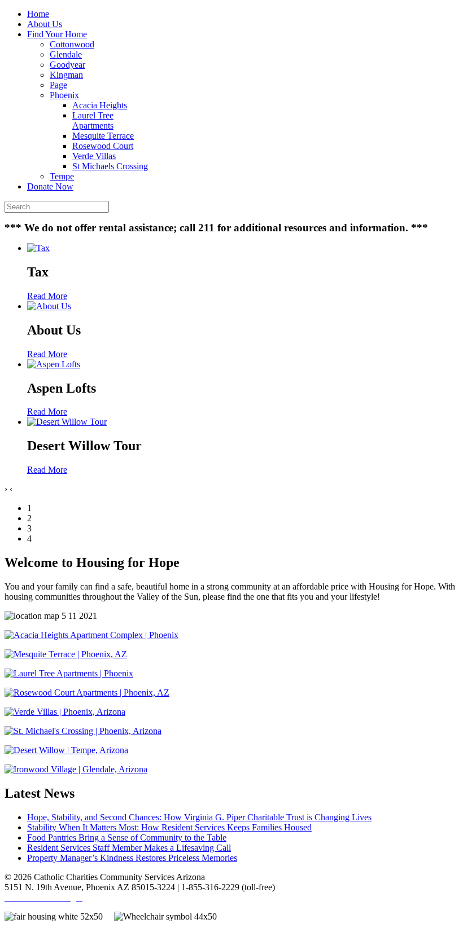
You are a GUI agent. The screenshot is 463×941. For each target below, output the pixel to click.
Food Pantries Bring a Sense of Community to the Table (126, 837)
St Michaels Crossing (110, 166)
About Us (44, 24)
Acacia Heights (99, 105)
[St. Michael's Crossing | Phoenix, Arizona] (83, 731)
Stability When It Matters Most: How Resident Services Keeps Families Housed (169, 827)
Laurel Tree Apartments (92, 120)
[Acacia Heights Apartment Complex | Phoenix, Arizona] (91, 635)
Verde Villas (94, 156)
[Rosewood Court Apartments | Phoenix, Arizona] (87, 692)
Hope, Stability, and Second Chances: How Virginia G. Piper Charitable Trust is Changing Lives (199, 817)
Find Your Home (57, 34)
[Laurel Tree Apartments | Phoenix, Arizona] (69, 673)
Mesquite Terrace (103, 135)
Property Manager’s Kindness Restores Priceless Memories (132, 858)
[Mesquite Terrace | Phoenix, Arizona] (66, 654)
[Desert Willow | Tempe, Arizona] (66, 750)
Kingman (66, 75)
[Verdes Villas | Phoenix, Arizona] (65, 711)
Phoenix (64, 95)
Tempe (62, 176)
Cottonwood (72, 44)
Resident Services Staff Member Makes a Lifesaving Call (129, 847)
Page (58, 85)
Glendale (66, 54)
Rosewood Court (102, 146)
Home (38, 14)
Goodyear (67, 64)
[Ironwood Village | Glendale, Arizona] (76, 769)
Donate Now (50, 186)
